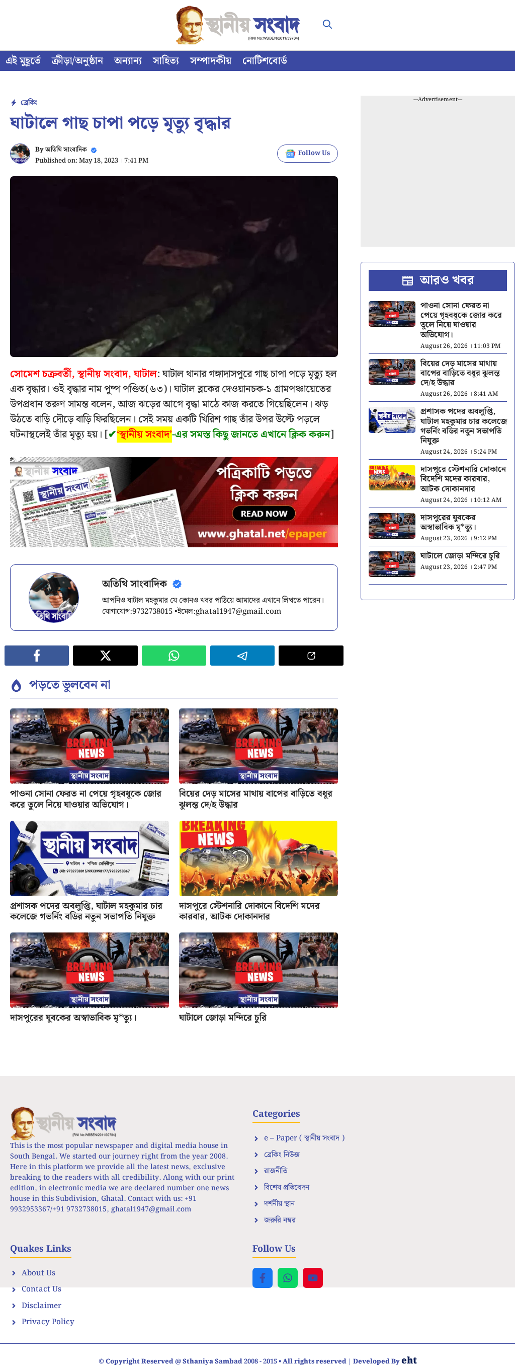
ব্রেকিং (29, 102)
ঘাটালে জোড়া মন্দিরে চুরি (223, 1018)
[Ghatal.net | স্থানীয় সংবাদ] (240, 25)
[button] (327, 25)
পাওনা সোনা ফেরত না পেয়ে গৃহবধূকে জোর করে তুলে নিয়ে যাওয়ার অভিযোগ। (85, 799)
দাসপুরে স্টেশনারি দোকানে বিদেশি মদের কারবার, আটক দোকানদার (249, 911)
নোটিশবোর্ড (264, 60)
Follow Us (314, 153)
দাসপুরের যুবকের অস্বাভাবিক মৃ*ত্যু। (73, 1018)
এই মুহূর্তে (23, 60)
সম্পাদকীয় (210, 60)
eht (409, 1360)
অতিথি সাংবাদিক (66, 150)
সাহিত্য (166, 60)
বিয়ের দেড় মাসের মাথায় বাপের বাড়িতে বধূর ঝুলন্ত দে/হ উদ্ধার (255, 799)
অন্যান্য (128, 60)
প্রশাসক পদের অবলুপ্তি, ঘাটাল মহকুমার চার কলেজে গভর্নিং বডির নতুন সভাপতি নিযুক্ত (86, 911)
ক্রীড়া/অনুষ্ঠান (77, 60)
